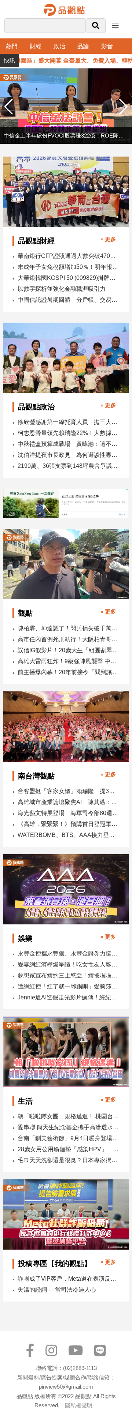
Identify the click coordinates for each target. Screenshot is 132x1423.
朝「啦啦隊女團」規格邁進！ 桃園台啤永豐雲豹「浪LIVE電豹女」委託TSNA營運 (68, 1116)
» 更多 (108, 239)
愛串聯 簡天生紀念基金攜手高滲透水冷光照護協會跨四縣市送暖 (68, 1127)
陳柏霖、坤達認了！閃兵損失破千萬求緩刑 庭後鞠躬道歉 (68, 628)
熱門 (12, 46)
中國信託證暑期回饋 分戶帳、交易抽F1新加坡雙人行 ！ (68, 300)
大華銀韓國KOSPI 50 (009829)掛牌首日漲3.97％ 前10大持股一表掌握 (68, 278)
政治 (59, 46)
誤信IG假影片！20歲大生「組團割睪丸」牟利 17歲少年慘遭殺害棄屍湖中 (68, 650)
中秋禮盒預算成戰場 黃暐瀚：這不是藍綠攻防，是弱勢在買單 (68, 444)
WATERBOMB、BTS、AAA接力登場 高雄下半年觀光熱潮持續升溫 (68, 835)
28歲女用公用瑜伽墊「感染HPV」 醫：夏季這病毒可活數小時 (68, 1149)
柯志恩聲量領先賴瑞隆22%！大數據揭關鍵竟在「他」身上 (68, 433)
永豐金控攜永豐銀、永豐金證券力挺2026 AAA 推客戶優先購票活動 (68, 953)
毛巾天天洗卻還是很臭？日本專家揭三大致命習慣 (68, 1160)
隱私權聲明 (78, 1405)
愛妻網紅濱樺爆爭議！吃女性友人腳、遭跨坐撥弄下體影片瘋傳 (68, 964)
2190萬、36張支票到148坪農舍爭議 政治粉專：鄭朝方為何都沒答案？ (68, 466)
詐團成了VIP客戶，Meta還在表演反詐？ (68, 1278)
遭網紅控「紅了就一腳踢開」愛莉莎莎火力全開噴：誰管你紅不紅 (68, 986)
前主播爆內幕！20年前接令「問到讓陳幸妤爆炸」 (68, 672)
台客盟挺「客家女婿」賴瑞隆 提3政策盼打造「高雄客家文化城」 (68, 791)
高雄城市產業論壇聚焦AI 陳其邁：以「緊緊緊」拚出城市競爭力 (68, 802)
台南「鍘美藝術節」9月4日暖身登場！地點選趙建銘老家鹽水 (68, 1138)
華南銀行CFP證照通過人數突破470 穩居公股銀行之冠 (68, 256)
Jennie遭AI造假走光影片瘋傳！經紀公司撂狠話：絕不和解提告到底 (68, 997)
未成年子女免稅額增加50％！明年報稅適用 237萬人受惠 (68, 267)
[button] (123, 107)
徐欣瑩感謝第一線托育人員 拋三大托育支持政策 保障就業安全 (68, 422)
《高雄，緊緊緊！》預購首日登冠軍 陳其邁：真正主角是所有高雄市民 (68, 824)
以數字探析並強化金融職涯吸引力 (62, 289)
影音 (107, 46)
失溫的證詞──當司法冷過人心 (57, 1289)
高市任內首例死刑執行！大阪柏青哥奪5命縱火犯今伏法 (68, 639)
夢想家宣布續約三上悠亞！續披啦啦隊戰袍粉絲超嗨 (68, 975)
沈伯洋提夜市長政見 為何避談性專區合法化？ (68, 455)
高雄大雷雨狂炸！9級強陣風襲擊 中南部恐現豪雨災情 (68, 661)
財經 (35, 46)
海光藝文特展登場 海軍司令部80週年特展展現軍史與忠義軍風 (68, 813)
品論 (83, 46)
